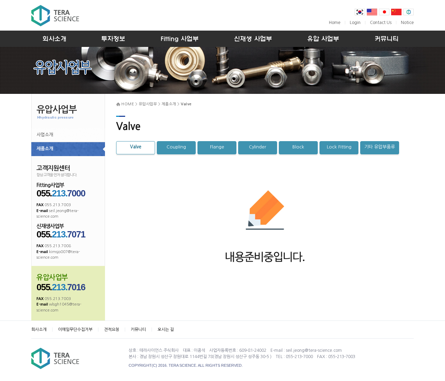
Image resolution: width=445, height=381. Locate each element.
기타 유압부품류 (379, 147)
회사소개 (39, 329)
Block (298, 147)
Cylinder (257, 147)
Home (334, 23)
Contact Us (380, 23)
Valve (135, 147)
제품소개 (45, 148)
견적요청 (111, 329)
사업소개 (45, 134)
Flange (217, 147)
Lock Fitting (339, 147)
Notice (407, 23)
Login (355, 23)
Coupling (176, 147)
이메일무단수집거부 (75, 329)
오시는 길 (165, 329)
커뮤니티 (138, 329)
